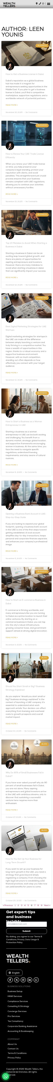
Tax (9, 1021)
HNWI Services (15, 996)
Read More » (12, 105)
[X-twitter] (16, 979)
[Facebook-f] (10, 979)
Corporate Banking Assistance (22, 1026)
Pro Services (14, 1016)
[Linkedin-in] (29, 979)
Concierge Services (17, 1012)
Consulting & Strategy (18, 1006)
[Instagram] (23, 979)
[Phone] (40, 3)
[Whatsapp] (43, 3)
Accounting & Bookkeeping (20, 1031)
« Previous (8, 906)
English (14, 973)
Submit (26, 931)
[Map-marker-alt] (37, 3)
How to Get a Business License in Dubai (25, 74)
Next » (47, 906)
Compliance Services (18, 1002)
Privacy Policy (14, 1058)
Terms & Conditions (17, 1053)
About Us (12, 1044)
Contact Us (13, 1049)
